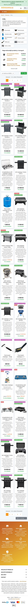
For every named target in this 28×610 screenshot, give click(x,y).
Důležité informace (6, 572)
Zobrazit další (14, 68)
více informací (23, 581)
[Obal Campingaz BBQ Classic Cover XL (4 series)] (4, 65)
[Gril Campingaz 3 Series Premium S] (4, 54)
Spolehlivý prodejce (7, 569)
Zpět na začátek (21, 518)
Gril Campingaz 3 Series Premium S (13, 54)
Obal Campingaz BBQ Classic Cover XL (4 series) (13, 64)
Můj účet (3, 574)
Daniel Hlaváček (16, 599)
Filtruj (24, 73)
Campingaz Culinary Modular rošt (12, 59)
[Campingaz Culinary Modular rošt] (4, 60)
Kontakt (3, 577)
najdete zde (18, 4)
